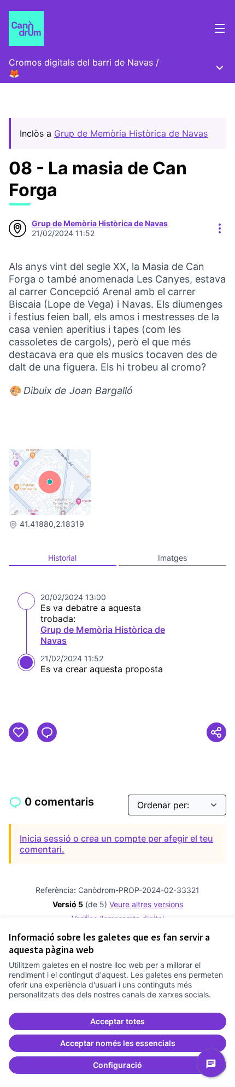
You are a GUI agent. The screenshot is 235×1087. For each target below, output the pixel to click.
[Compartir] (216, 732)
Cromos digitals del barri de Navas (81, 62)
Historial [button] (62, 557)
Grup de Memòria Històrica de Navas (131, 133)
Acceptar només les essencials (117, 1043)
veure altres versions (146, 904)
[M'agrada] (18, 732)
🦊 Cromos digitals (48, 73)
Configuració (117, 1065)
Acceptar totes (117, 1021)
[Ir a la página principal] (89, 28)
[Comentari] (47, 732)
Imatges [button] (172, 557)
